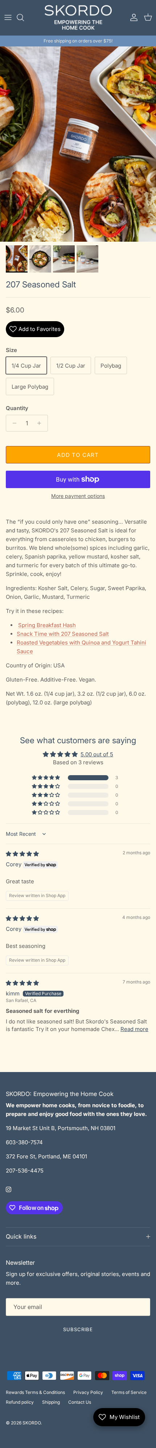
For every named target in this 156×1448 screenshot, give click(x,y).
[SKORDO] (78, 18)
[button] (46, 777)
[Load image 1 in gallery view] (78, 144)
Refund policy (20, 1402)
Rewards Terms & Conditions (35, 1392)
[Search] (24, 17)
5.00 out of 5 (97, 754)
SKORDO (31, 1422)
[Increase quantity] (41, 423)
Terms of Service (129, 1392)
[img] (22, 853)
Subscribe (78, 1329)
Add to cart (78, 454)
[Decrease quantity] (12, 423)
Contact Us (79, 1402)
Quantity (17, 408)
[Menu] (8, 17)
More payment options (78, 496)
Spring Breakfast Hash (47, 625)
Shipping (51, 1402)
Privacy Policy (88, 1392)
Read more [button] (134, 1029)
